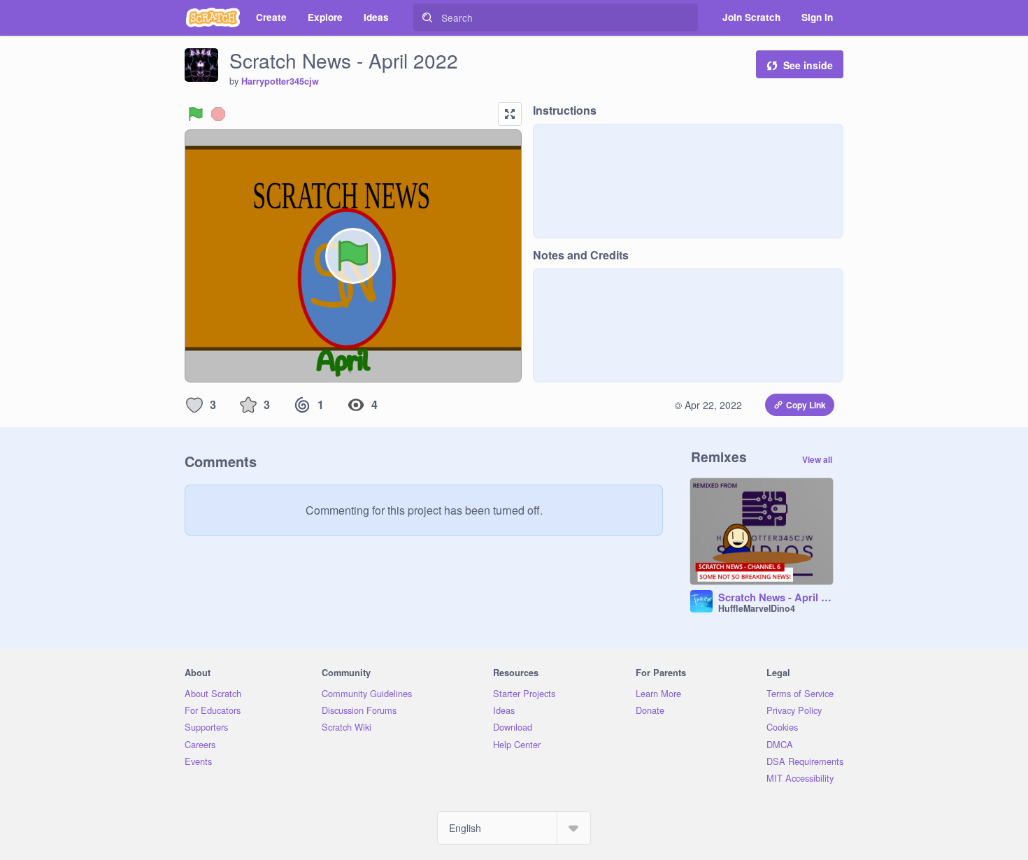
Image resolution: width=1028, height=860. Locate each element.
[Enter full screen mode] (510, 114)
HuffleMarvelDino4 (756, 608)
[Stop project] (218, 114)
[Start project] (196, 114)
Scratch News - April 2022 (775, 598)
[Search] (427, 17)
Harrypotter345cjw (280, 81)
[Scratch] (213, 17)
